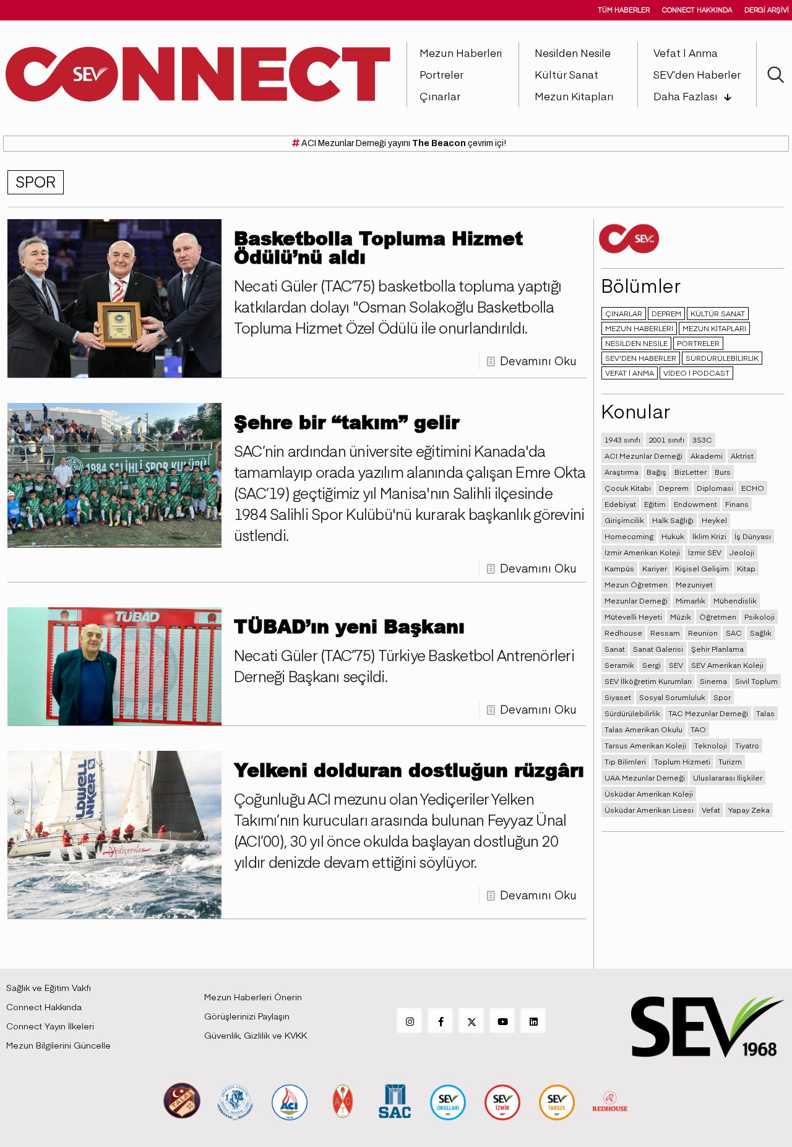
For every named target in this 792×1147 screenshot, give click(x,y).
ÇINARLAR (623, 313)
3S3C (702, 439)
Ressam (665, 633)
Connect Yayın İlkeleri (50, 1025)
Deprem (674, 488)
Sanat (615, 649)
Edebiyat (620, 504)
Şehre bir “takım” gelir (346, 422)
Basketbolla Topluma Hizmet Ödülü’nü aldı (378, 247)
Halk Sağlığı (673, 520)
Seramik (619, 665)
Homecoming (629, 536)
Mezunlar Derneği (636, 600)
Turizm (730, 761)
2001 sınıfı (666, 439)
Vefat (711, 810)
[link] (181, 1101)
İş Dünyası (752, 536)
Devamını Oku (538, 360)
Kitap (746, 568)
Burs (723, 472)
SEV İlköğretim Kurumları (648, 681)
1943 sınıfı (622, 439)
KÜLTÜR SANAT (718, 313)
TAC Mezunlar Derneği (708, 713)
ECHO (752, 488)
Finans (737, 504)
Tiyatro (747, 745)
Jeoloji (742, 552)
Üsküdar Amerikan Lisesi (649, 810)
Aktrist (742, 456)
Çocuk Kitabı (628, 488)
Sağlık (761, 633)
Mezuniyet (694, 584)
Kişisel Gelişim (702, 568)
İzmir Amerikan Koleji (642, 552)
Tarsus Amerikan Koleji (645, 745)
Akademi (707, 456)
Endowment (695, 504)
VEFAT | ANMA (629, 373)
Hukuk (672, 536)
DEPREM (666, 313)
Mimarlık (690, 600)
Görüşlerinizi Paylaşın (247, 1016)
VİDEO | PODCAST (696, 373)
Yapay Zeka (749, 810)
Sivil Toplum (756, 681)
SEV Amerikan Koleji (727, 665)
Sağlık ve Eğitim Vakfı (48, 987)
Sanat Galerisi (658, 649)
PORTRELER (698, 343)
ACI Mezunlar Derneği (643, 456)
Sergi (651, 665)
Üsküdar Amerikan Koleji (649, 794)
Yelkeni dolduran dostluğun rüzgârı (409, 769)
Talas (765, 713)
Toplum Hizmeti (682, 761)
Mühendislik (735, 600)
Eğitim (655, 504)
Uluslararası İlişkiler (727, 777)
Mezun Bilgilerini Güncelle (58, 1045)
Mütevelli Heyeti (633, 616)
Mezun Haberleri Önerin (253, 996)
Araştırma (622, 472)
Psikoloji (759, 616)
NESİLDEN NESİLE (636, 343)
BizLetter (690, 472)
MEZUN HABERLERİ (639, 328)
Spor (722, 697)
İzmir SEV (704, 552)
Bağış (656, 472)
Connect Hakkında (44, 1006)
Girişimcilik (624, 520)
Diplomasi (715, 488)
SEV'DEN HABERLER (640, 358)
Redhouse (623, 633)
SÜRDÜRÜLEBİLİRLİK (722, 358)
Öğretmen (717, 616)
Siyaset (618, 697)
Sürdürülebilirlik (632, 713)
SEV (676, 665)
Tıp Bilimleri (625, 761)
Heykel (714, 520)
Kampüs (619, 568)
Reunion (703, 633)
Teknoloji (710, 745)
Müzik (680, 616)
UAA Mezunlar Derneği (645, 777)
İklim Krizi (709, 536)
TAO (698, 729)
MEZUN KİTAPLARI (714, 328)
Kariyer (654, 568)
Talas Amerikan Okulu (643, 729)
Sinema (713, 681)
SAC (734, 633)
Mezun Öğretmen (636, 584)
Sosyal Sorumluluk (672, 697)
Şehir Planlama (717, 649)
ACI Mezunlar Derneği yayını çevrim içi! (402, 143)
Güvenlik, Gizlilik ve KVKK (255, 1035)
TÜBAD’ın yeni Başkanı (349, 626)
